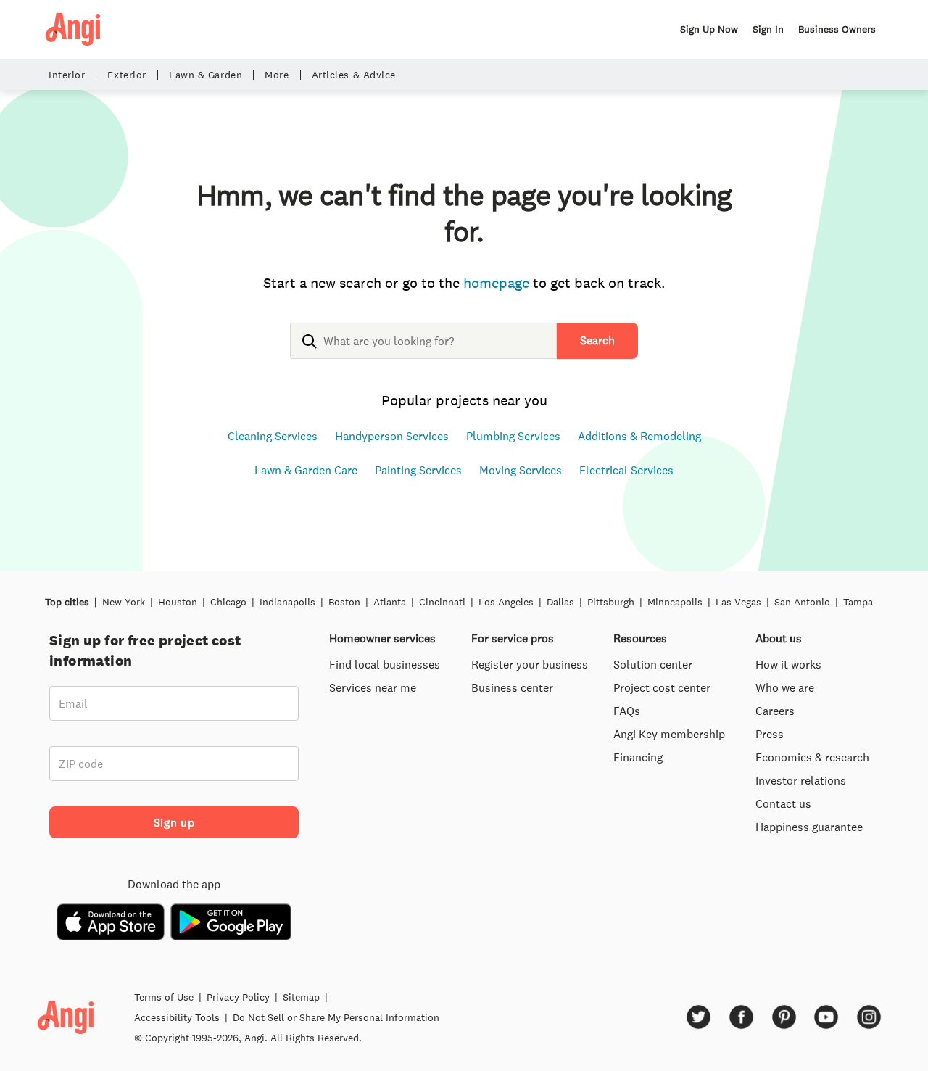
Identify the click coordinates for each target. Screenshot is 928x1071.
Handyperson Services (392, 436)
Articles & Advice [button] (354, 75)
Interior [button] (67, 75)
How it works (788, 664)
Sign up (174, 822)
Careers (775, 710)
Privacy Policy (238, 997)
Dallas (560, 601)
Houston (177, 601)
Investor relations (800, 780)
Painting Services (418, 470)
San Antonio (802, 601)
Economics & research (812, 757)
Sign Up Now (709, 29)
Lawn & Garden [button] (205, 75)
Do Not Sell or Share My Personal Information (336, 1017)
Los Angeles (506, 601)
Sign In (768, 29)
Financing (638, 757)
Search (597, 340)
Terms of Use (164, 997)
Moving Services (520, 470)
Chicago (228, 601)
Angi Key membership (669, 734)
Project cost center (661, 687)
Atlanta (389, 601)
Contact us (783, 803)
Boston (344, 601)
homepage (496, 282)
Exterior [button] (126, 75)
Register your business (529, 664)
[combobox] (423, 352)
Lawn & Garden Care (305, 470)
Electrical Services (626, 470)
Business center (512, 687)
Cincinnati (442, 601)
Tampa (858, 601)
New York (123, 601)
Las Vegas (738, 601)
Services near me (372, 687)
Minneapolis (675, 601)
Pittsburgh (610, 601)
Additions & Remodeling (639, 436)
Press (769, 734)
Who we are (784, 687)
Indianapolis (287, 601)
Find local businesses (384, 664)
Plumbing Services (513, 436)
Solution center (652, 664)
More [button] (277, 75)
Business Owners (837, 29)
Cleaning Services (273, 436)
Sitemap (301, 997)
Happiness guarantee (809, 826)
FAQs (626, 710)
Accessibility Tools (177, 1017)
